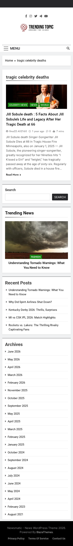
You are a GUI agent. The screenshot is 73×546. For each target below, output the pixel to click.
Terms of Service (38, 538)
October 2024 (16, 452)
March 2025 (15, 429)
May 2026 (14, 359)
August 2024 (15, 468)
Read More (12, 174)
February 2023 (16, 506)
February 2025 (16, 437)
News (34, 105)
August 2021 (15, 514)
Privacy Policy (16, 538)
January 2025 (16, 444)
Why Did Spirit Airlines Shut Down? (30, 302)
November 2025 (17, 390)
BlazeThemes (44, 532)
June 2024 (14, 483)
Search (10, 190)
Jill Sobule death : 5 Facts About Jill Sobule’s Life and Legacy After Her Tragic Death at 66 (35, 119)
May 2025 (14, 413)
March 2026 (15, 375)
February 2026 (16, 382)
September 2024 (18, 460)
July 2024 (13, 475)
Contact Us (58, 538)
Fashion (36, 257)
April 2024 (14, 499)
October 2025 (16, 398)
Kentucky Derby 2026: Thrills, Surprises (33, 310)
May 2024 (14, 491)
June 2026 (14, 351)
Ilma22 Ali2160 (18, 131)
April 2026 (14, 367)
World (45, 105)
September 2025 (18, 406)
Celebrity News (18, 105)
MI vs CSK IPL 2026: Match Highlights (32, 317)
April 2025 (14, 421)
